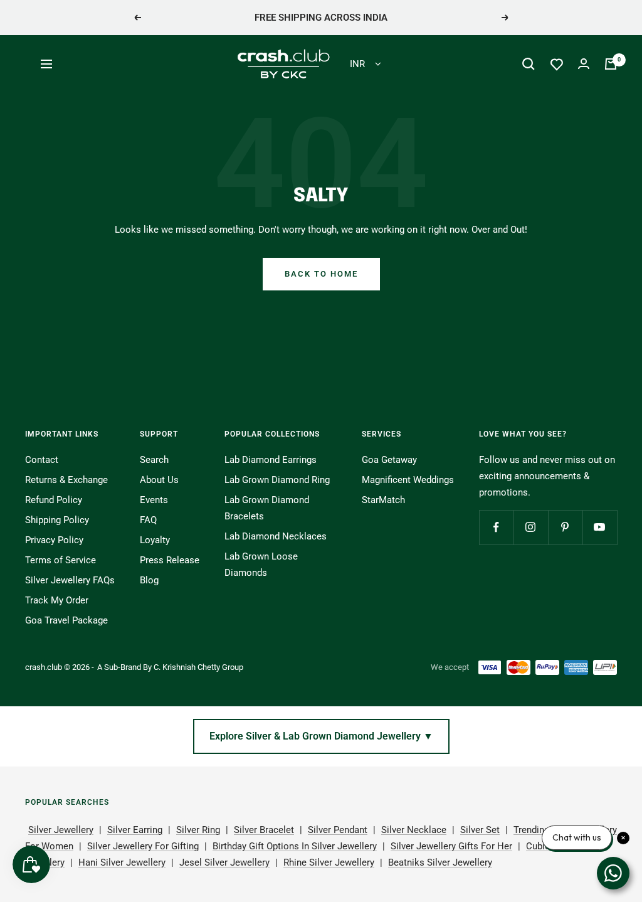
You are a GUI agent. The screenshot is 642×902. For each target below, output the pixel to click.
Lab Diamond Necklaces (275, 536)
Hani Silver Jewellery (122, 862)
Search (154, 459)
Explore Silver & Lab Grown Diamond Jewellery (321, 736)
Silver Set (480, 830)
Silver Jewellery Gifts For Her (451, 846)
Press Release (169, 560)
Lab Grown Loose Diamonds (261, 564)
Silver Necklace (413, 830)
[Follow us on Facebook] (496, 527)
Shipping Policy (57, 520)
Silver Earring (134, 830)
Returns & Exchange (66, 479)
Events (154, 500)
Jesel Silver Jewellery (224, 862)
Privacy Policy (54, 540)
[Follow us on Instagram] (530, 527)
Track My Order (56, 600)
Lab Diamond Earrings (270, 459)
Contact (41, 459)
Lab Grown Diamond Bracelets (266, 508)
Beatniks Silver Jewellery (440, 862)
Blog (149, 580)
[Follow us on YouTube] (599, 527)
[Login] (583, 63)
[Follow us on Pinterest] (565, 527)
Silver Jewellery (60, 830)
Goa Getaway (389, 459)
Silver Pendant (337, 830)
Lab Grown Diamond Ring (277, 479)
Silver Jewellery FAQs (70, 580)
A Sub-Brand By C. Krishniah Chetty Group (170, 667)
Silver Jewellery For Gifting (143, 846)
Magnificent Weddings (408, 479)
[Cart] (610, 64)
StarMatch (383, 500)
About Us (159, 479)
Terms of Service (60, 560)
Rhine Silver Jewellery (328, 862)
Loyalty (155, 540)
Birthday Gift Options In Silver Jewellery (295, 846)
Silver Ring (198, 830)
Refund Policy (53, 500)
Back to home (321, 274)
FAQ (148, 520)
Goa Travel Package (66, 620)
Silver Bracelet (264, 830)
